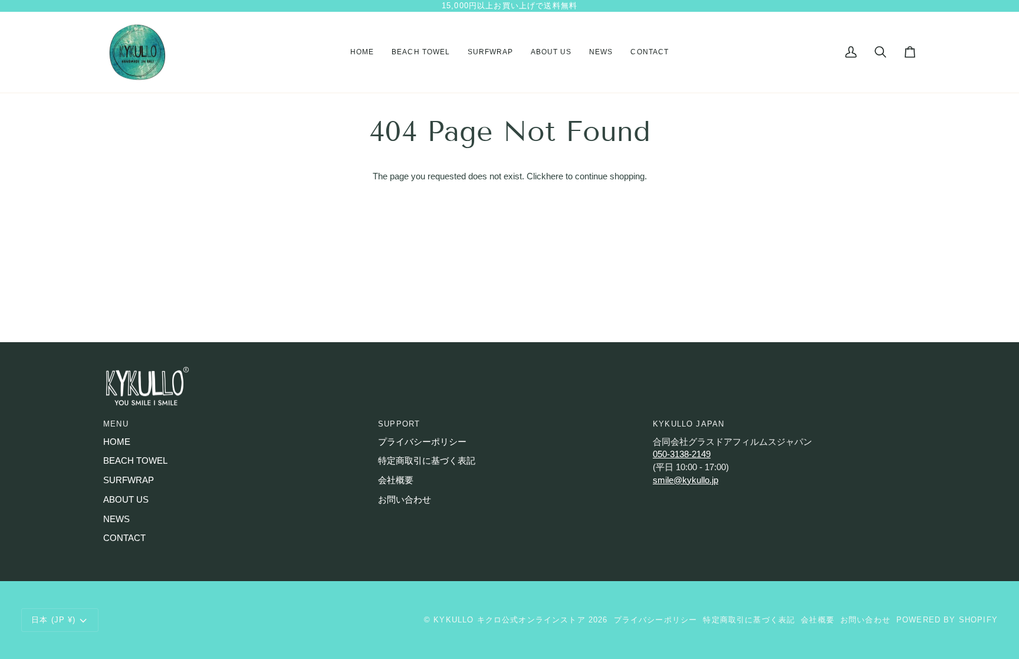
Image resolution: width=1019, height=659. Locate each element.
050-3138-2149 (682, 454)
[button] (420, 52)
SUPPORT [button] (399, 423)
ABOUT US (126, 499)
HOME (116, 442)
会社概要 (395, 480)
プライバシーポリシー (422, 442)
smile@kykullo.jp (685, 480)
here (554, 176)
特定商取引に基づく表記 (426, 460)
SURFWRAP (128, 480)
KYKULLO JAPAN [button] (688, 423)
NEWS (116, 519)
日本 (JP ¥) (53, 619)
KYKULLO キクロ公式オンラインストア (509, 619)
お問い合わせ (404, 499)
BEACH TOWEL (135, 460)
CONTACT (124, 538)
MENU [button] (116, 423)
